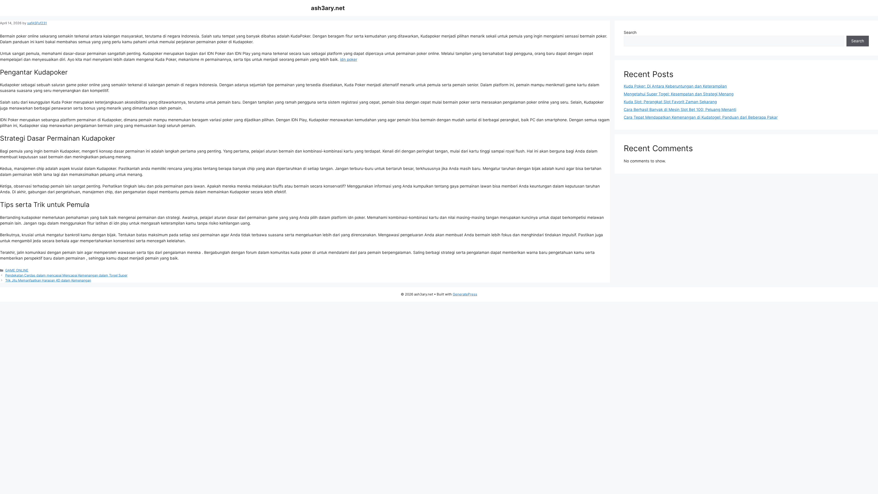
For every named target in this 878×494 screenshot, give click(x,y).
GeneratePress (465, 294)
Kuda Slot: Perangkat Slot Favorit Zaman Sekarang (670, 101)
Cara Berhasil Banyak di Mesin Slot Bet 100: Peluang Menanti (680, 109)
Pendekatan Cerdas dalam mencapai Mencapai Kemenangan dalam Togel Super (66, 275)
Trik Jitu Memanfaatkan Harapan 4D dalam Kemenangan (48, 280)
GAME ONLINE (16, 270)
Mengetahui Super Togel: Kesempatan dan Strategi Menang (678, 94)
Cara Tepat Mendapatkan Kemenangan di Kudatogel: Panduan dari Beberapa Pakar (701, 117)
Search (630, 32)
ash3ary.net (328, 8)
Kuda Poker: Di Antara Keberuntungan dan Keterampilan (675, 86)
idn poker (348, 59)
